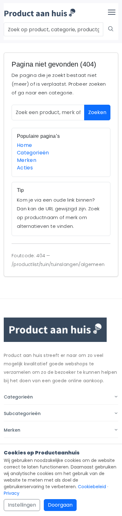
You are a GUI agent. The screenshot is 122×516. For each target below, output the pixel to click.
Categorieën (33, 152)
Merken (26, 160)
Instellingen (22, 504)
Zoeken (97, 112)
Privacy (11, 493)
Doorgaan (60, 504)
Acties (25, 167)
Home (24, 145)
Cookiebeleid (92, 486)
